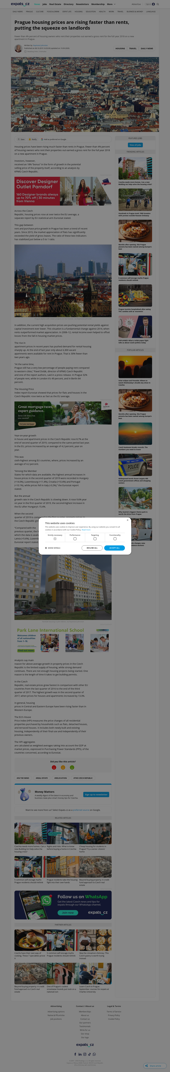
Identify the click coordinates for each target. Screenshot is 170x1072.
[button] (52, 548)
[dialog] (85, 535)
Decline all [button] (92, 548)
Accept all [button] (115, 548)
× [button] (127, 520)
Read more (86, 530)
